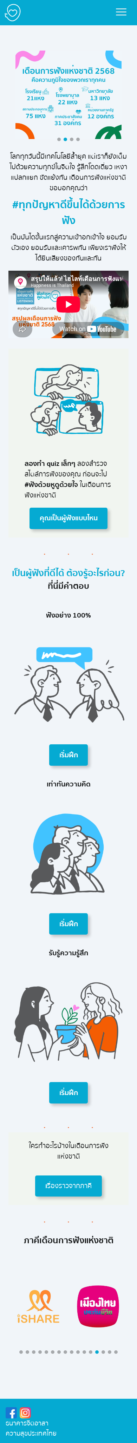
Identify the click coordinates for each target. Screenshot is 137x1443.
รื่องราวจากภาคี (68, 1185)
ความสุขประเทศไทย (31, 1433)
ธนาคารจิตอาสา (27, 1423)
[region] (68, 1306)
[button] (59, 139)
